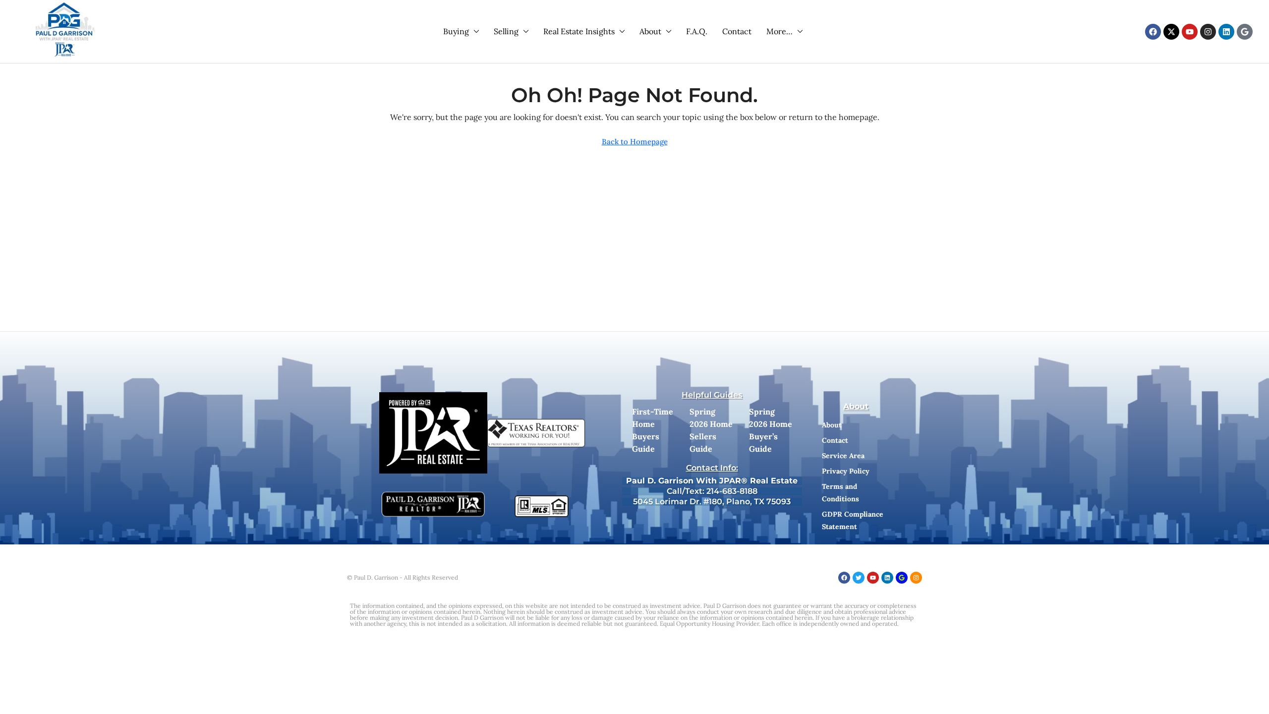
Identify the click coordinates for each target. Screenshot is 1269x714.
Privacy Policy (845, 471)
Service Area (843, 455)
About (650, 31)
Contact (736, 31)
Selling (506, 31)
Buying (456, 31)
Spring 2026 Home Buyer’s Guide (770, 430)
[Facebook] (1153, 32)
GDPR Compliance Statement (852, 520)
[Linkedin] (1226, 32)
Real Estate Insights (579, 31)
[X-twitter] (1171, 32)
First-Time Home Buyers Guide (652, 430)
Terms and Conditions (840, 492)
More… (779, 31)
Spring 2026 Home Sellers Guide (711, 430)
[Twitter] (859, 578)
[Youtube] (1190, 32)
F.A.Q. (696, 31)
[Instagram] (1208, 32)
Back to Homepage (635, 141)
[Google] (1245, 32)
